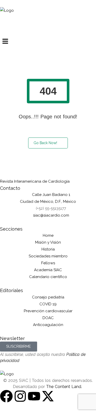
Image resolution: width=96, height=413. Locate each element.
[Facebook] (6, 396)
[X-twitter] (47, 396)
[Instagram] (20, 396)
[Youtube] (34, 396)
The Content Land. (64, 386)
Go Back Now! (45, 143)
